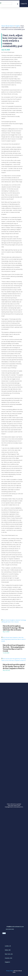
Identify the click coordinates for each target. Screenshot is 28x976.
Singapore (7, 962)
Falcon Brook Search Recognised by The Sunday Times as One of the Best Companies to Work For (14, 666)
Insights (17, 26)
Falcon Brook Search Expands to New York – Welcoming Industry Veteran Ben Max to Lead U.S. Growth (14, 648)
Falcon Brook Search (7, 26)
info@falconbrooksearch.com (15, 926)
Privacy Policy (9, 970)
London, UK (8, 946)
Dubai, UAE (8, 950)
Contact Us (24, 3)
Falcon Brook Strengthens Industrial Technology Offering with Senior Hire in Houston (13, 628)
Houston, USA (8, 958)
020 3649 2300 (10, 929)
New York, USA (9, 954)
